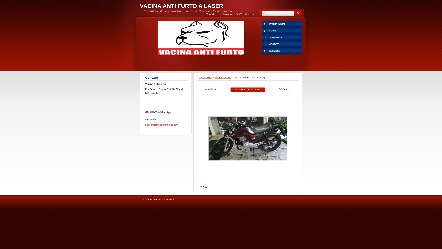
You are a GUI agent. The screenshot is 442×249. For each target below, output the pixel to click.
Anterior (212, 89)
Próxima (282, 89)
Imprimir (251, 14)
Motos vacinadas (223, 78)
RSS (240, 14)
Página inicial (205, 78)
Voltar (201, 186)
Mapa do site (227, 14)
